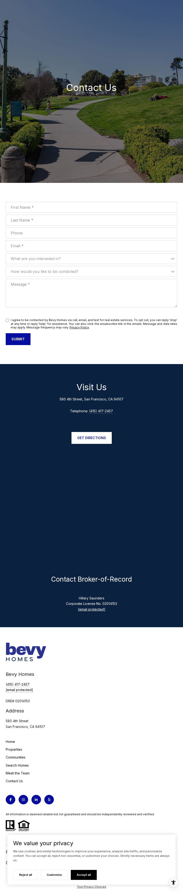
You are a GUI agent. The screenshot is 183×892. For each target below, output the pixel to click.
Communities (15, 757)
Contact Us (14, 781)
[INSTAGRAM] (23, 799)
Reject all (25, 875)
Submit (18, 339)
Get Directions (91, 438)
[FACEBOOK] (10, 799)
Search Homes (17, 765)
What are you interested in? (36, 258)
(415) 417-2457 (101, 411)
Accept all (84, 875)
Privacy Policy (79, 327)
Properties (14, 749)
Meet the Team (18, 773)
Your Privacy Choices (91, 886)
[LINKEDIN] (36, 799)
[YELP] (49, 799)
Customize (54, 875)
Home (10, 742)
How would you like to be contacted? (44, 271)
